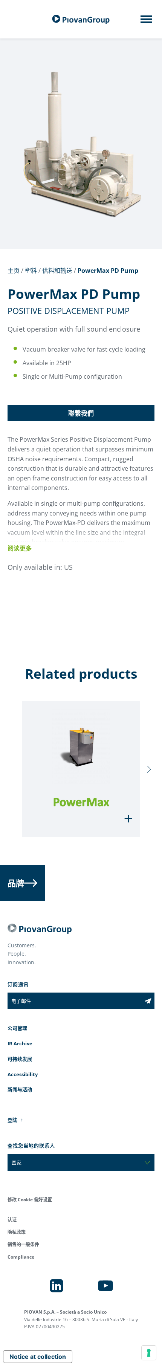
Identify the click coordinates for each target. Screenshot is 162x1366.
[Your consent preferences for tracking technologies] (149, 1353)
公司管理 (17, 1028)
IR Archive (20, 1043)
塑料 (31, 270)
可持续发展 (20, 1058)
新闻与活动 (20, 1089)
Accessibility (23, 1074)
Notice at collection (37, 1356)
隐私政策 (17, 1232)
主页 (14, 270)
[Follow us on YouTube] (105, 1285)
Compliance (21, 1257)
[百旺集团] (81, 19)
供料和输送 (57, 270)
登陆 (12, 1120)
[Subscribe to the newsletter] (147, 1001)
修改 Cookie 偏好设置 (30, 1199)
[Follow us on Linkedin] (56, 1285)
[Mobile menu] (146, 21)
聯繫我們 (81, 413)
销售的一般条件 (23, 1244)
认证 (12, 1219)
